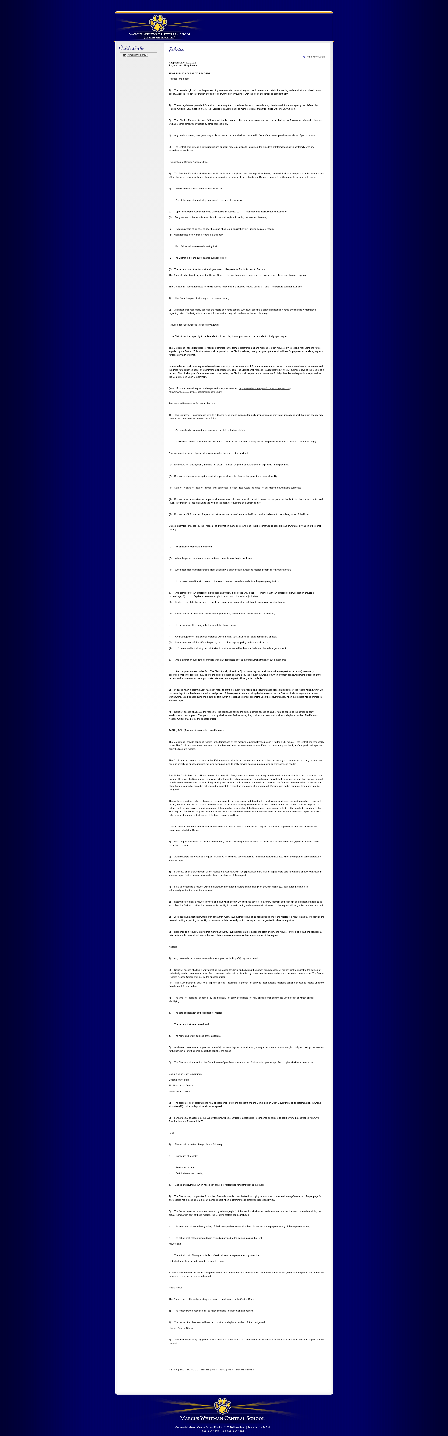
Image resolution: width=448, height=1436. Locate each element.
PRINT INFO (218, 1369)
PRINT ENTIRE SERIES (240, 1369)
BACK (174, 1369)
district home (137, 55)
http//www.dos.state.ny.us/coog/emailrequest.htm (264, 388)
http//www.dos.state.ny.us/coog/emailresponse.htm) (195, 392)
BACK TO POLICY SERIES (194, 1369)
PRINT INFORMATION (315, 57)
